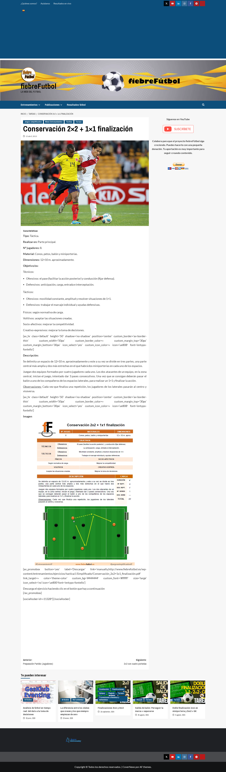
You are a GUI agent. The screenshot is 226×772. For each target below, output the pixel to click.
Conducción (104, 689)
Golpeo (102, 693)
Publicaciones (52, 104)
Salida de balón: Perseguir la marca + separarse (149, 709)
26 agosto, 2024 (143, 715)
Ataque (139, 700)
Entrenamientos (29, 104)
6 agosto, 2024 (180, 715)
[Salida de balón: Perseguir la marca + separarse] (150, 692)
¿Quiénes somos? (29, 3)
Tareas (78, 122)
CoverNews (129, 766)
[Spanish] (23, 10)
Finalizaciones (118, 689)
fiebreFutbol (38, 86)
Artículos (28, 700)
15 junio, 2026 (30, 718)
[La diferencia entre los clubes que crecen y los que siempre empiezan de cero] (75, 692)
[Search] (203, 104)
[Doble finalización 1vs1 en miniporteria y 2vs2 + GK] (187, 692)
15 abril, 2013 (31, 136)
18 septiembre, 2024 (107, 712)
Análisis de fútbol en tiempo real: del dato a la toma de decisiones (37, 711)
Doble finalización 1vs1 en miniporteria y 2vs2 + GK (185, 709)
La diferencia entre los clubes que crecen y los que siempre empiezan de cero (74, 711)
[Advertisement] (113, 37)
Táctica (69, 122)
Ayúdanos (45, 3)
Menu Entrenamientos (53, 122)
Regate (111, 693)
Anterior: (38, 662)
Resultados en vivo (62, 3)
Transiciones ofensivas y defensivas (109, 698)
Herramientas (78, 700)
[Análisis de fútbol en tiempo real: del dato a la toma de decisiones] (38, 692)
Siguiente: (135, 662)
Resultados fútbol (76, 104)
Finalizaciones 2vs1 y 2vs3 (111, 707)
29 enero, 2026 (68, 718)
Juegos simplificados (33, 122)
